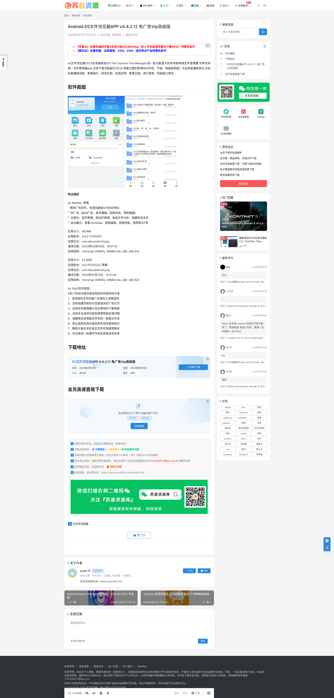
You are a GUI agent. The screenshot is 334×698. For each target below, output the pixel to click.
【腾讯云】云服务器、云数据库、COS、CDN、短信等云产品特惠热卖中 (121, 50)
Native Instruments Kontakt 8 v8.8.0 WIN (250, 306)
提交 (203, 641)
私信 (206, 570)
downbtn (243, 412)
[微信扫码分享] (87, 693)
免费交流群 (115, 466)
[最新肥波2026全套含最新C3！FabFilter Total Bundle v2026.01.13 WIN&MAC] (228, 241)
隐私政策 (84, 666)
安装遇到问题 (131, 449)
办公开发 (105, 34)
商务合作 (98, 666)
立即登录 (139, 425)
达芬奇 (228, 444)
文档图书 (243, 5)
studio (243, 433)
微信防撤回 (243, 428)
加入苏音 (113, 666)
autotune (227, 454)
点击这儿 (98, 443)
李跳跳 (243, 444)
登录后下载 (195, 367)
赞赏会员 (243, 183)
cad (227, 449)
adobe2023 (243, 417)
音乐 (181, 5)
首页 (66, 15)
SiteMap (142, 666)
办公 (225, 5)
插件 (259, 407)
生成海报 (76, 693)
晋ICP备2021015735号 (113, 687)
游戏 (212, 5)
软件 (228, 412)
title (243, 407)
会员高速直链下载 (235, 73)
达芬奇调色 (259, 428)
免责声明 (69, 666)
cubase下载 (228, 423)
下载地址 (230, 58)
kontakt (227, 438)
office (243, 438)
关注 (191, 570)
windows (243, 454)
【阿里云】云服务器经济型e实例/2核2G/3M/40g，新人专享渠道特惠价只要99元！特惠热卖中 (135, 46)
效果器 (259, 454)
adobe (228, 407)
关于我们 (128, 666)
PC (130, 5)
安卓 (165, 5)
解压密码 (114, 449)
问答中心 (116, 5)
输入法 (259, 449)
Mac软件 (148, 5)
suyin (91, 571)
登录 (73, 641)
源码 (259, 433)
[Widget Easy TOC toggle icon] (264, 46)
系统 (196, 5)
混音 (259, 423)
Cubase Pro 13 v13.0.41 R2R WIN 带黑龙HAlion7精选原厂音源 (260, 338)
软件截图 (230, 53)
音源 (259, 417)
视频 (243, 423)
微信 (259, 412)
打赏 (195, 692)
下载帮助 (99, 449)
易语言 (228, 428)
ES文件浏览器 (82, 362)
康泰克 (259, 444)
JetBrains (227, 417)
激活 (243, 449)
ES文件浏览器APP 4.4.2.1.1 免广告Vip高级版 (246, 66)
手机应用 (116, 34)
